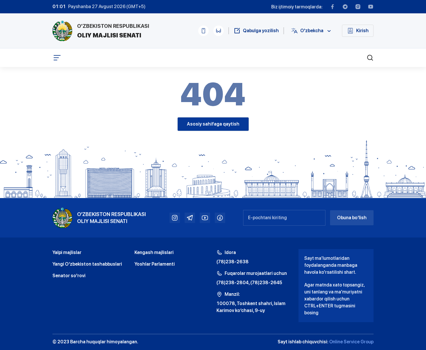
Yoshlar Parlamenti (154, 264)
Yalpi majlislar (66, 252)
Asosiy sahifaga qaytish (213, 124)
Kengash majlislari (154, 252)
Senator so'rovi (68, 275)
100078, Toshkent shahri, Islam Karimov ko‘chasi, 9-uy (250, 307)
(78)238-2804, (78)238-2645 (249, 282)
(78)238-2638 (232, 261)
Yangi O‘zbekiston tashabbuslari (87, 264)
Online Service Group (351, 341)
